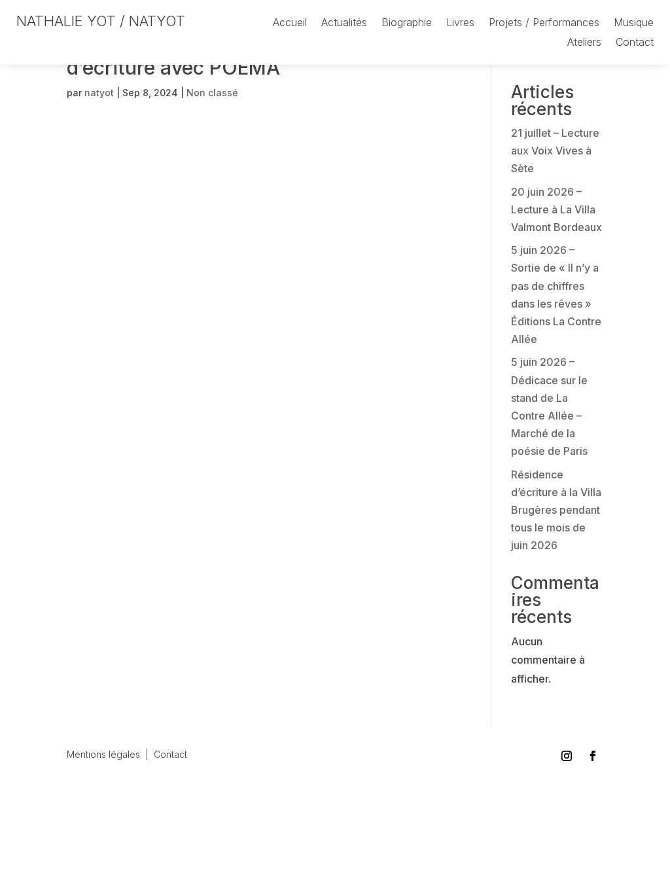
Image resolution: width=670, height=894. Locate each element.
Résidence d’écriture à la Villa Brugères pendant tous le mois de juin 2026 (556, 510)
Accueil (290, 23)
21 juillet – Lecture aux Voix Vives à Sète (555, 150)
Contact (635, 42)
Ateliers (584, 42)
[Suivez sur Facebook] (592, 755)
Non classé (212, 92)
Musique (634, 23)
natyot (99, 92)
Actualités (344, 23)
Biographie (406, 23)
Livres (460, 23)
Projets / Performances (544, 23)
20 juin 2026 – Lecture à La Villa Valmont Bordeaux (556, 209)
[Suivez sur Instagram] (566, 755)
